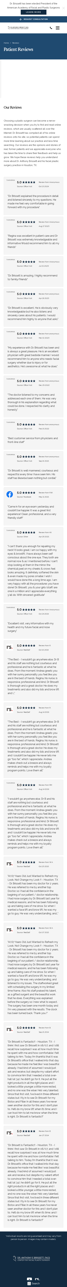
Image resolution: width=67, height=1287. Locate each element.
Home (6, 43)
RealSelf (27, 650)
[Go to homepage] (25, 28)
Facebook (27, 497)
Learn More (33, 12)
